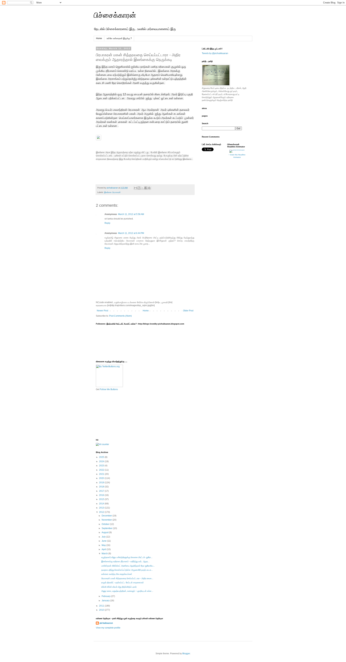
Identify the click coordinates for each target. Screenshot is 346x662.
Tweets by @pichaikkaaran (215, 53)
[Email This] (135, 188)
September (107, 528)
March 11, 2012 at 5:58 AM (131, 214)
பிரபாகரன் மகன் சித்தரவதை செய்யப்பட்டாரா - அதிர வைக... (127, 578)
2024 (102, 461)
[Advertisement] (114, 414)
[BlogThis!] (139, 188)
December (107, 515)
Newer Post (102, 310)
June (104, 541)
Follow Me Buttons (109, 389)
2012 (102, 512)
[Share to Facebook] (146, 188)
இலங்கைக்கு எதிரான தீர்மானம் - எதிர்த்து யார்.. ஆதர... (125, 561)
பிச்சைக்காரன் (115, 15)
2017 (102, 491)
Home (99, 38)
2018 (102, 486)
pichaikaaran (106, 623)
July (104, 537)
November (107, 520)
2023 (102, 465)
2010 (102, 610)
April (104, 549)
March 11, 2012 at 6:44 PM (131, 233)
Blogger (186, 653)
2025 (102, 457)
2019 (102, 482)
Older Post (188, 310)
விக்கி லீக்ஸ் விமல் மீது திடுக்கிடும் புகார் (119, 587)
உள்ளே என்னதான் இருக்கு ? (119, 38)
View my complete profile (108, 628)
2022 (102, 470)
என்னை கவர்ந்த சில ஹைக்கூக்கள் (116, 574)
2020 (102, 478)
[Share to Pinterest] (149, 188)
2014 (102, 503)
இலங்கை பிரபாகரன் (112, 192)
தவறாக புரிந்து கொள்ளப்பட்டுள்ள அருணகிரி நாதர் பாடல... (127, 570)
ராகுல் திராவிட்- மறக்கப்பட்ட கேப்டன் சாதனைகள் (122, 582)
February (106, 596)
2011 (102, 606)
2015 (102, 499)
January (106, 600)
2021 (102, 474)
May (104, 545)
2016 (102, 495)
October (106, 524)
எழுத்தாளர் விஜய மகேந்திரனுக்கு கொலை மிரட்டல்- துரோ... (126, 557)
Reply (107, 223)
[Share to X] (142, 188)
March (105, 553)
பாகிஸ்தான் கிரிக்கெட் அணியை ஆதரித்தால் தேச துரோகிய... (128, 566)
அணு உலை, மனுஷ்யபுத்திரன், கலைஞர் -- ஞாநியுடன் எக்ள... (127, 591)
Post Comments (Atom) (120, 316)
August (105, 532)
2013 (102, 508)
